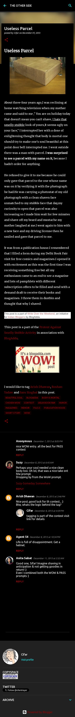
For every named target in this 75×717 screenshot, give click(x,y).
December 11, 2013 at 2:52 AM (48, 558)
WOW (27, 413)
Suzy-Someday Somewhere (33, 483)
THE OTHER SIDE (21, 5)
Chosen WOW (13, 403)
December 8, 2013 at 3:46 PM (50, 496)
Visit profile (27, 659)
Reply (20, 455)
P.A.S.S (36, 408)
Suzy (19, 462)
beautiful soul (14, 398)
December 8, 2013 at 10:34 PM (45, 537)
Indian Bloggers (16, 317)
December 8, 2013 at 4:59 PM (49, 511)
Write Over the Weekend (41, 313)
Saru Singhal (29, 392)
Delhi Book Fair (46, 403)
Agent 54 (22, 536)
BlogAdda (11, 338)
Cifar (30, 510)
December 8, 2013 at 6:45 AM (38, 462)
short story (13, 413)
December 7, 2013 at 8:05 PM (47, 441)
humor (63, 403)
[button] (6, 40)
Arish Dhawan (40, 387)
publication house (54, 408)
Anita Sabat (24, 558)
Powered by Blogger (39, 712)
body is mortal (50, 398)
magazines (11, 408)
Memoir (25, 408)
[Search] (70, 5)
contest (29, 403)
